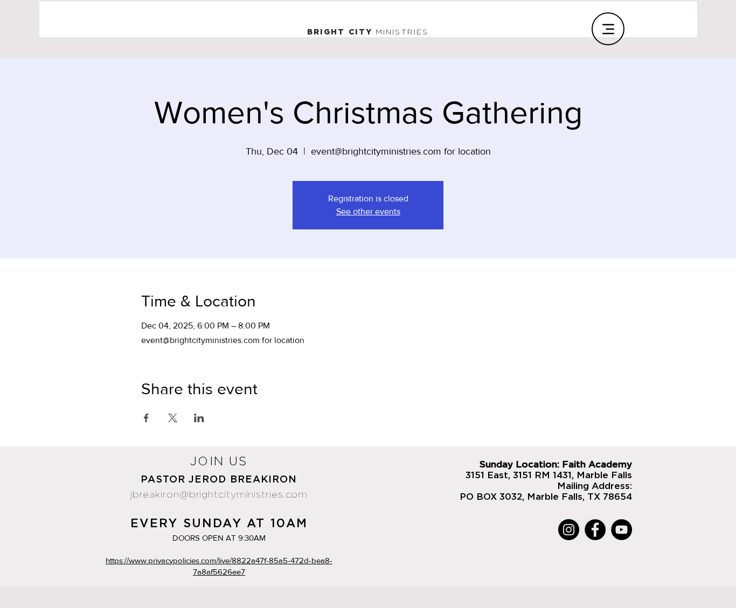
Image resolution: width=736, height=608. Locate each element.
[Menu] (608, 28)
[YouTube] (621, 529)
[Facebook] (595, 529)
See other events (368, 211)
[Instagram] (568, 529)
